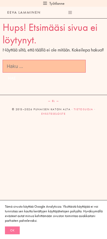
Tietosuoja (83, 109)
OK (12, 230)
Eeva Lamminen (24, 12)
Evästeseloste (53, 113)
